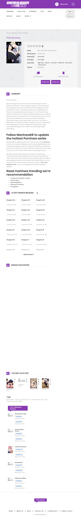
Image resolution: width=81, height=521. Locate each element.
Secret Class (14, 180)
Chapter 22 (40, 220)
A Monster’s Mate (20, 478)
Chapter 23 (25, 220)
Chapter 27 (10, 210)
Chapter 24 (10, 220)
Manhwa (61, 63)
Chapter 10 (19, 422)
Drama (47, 63)
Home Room (19, 462)
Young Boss (14, 187)
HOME (11, 511)
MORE (27, 16)
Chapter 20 (25, 230)
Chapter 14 (25, 250)
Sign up (70, 16)
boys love (18, 399)
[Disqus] (28, 295)
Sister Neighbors (16, 182)
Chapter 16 (40, 240)
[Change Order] (37, 192)
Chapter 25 (40, 210)
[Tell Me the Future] (10, 449)
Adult (18, 16)
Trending (10, 11)
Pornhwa (47, 142)
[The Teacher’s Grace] (10, 431)
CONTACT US (39, 511)
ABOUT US (20, 511)
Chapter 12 (19, 439)
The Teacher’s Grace (19, 430)
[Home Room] (10, 464)
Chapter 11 (18, 416)
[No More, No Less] (33, 383)
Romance (32, 11)
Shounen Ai (42, 65)
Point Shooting (23, 33)
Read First (45, 82)
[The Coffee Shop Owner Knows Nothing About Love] (45, 383)
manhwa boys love (37, 399)
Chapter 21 (10, 230)
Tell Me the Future (20, 447)
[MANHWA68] (17, 4)
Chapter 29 (25, 200)
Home (8, 33)
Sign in (70, 12)
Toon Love (43, 162)
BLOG (29, 511)
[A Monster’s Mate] (10, 479)
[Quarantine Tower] (10, 415)
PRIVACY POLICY (67, 511)
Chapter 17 (25, 240)
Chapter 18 (10, 240)
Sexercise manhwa (17, 184)
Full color (54, 63)
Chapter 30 (10, 200)
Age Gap (14, 33)
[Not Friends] (9, 383)
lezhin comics (26, 399)
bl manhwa (10, 399)
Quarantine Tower (20, 414)
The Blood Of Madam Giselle (20, 178)
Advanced (64, 4)
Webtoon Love (11, 164)
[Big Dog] (21, 380)
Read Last (55, 82)
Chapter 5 (18, 486)
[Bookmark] (63, 73)
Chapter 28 (40, 200)
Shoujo (9, 16)
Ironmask (41, 57)
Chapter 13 (40, 250)
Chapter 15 (10, 250)
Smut (50, 11)
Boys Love (21, 11)
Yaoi (42, 11)
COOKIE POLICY (53, 511)
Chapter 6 (19, 481)
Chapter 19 (40, 230)
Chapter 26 (25, 210)
